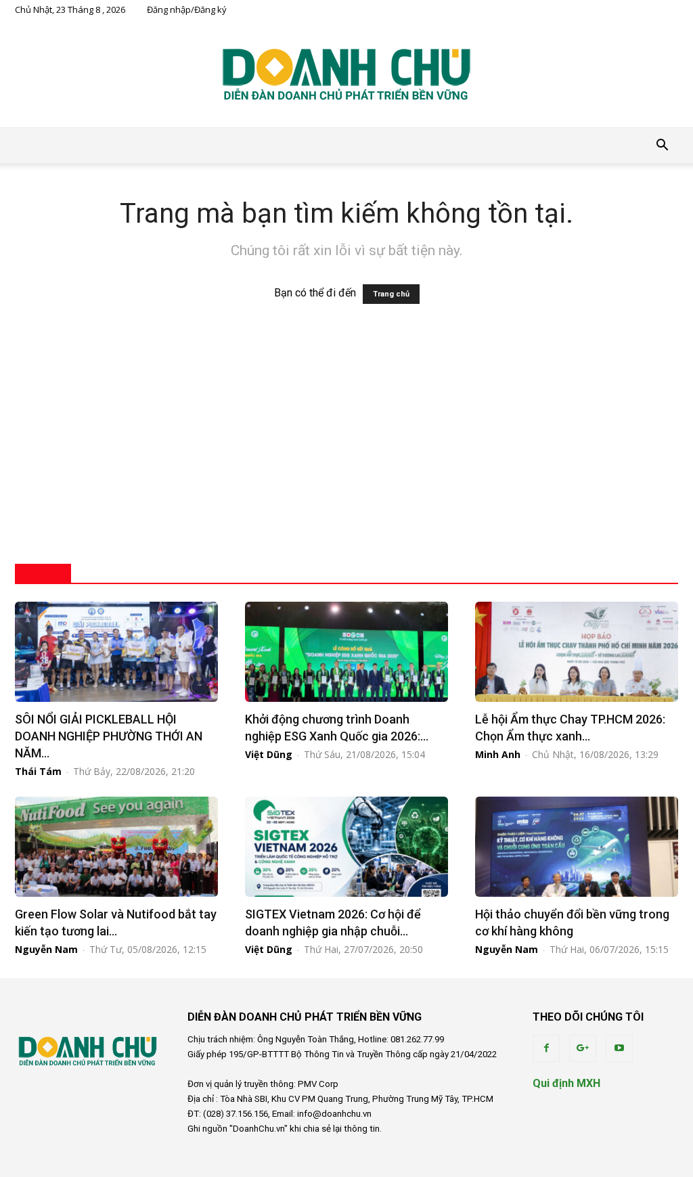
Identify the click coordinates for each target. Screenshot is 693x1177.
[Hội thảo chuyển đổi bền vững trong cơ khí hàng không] (576, 847)
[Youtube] (619, 1048)
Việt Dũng (268, 754)
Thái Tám (38, 771)
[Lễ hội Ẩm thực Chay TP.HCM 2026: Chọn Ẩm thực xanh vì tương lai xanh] (576, 652)
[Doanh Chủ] (346, 74)
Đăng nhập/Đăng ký (187, 9)
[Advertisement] (346, 442)
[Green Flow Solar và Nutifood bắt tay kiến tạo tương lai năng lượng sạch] (116, 847)
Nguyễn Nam (46, 949)
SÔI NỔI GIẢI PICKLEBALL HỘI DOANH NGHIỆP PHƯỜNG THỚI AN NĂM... (108, 736)
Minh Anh (497, 754)
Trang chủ (391, 294)
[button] (662, 145)
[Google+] (582, 1048)
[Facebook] (546, 1048)
